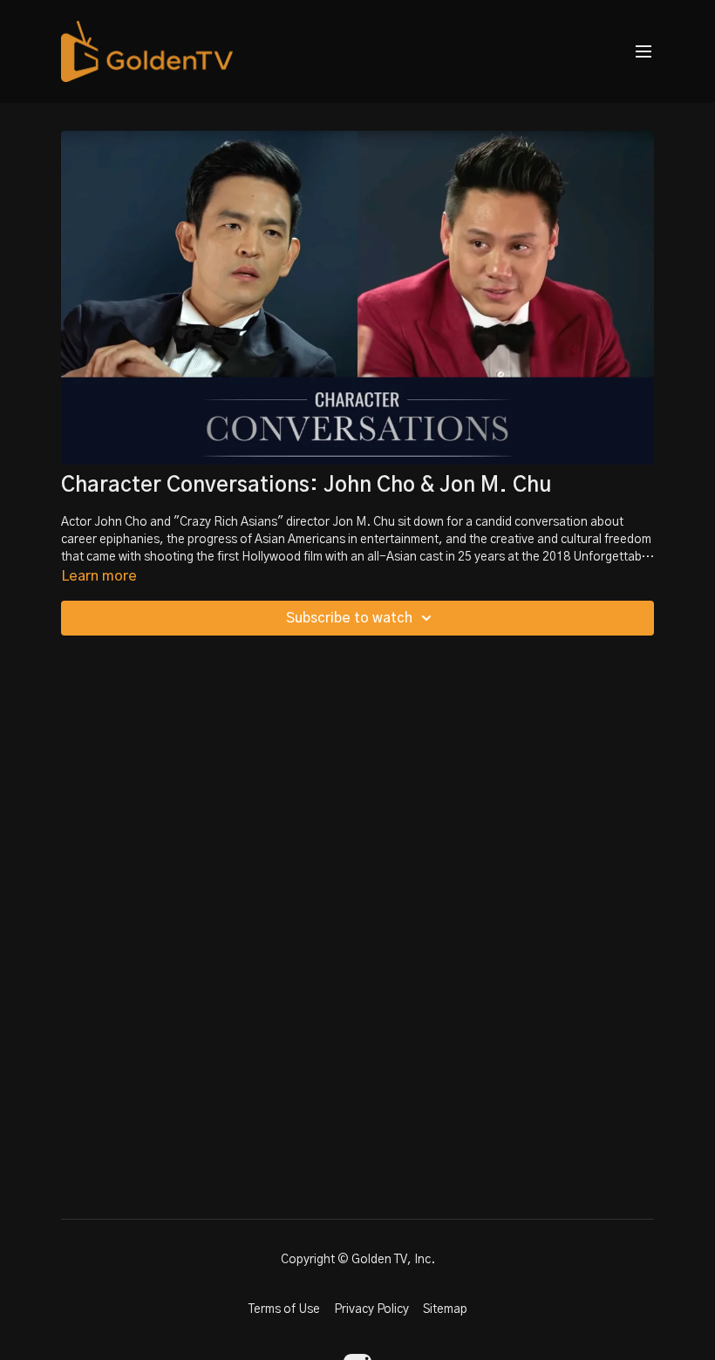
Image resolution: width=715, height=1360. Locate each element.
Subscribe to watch (349, 618)
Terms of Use (284, 1309)
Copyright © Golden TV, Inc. (358, 1260)
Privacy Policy (371, 1309)
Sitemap (445, 1309)
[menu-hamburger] (643, 52)
